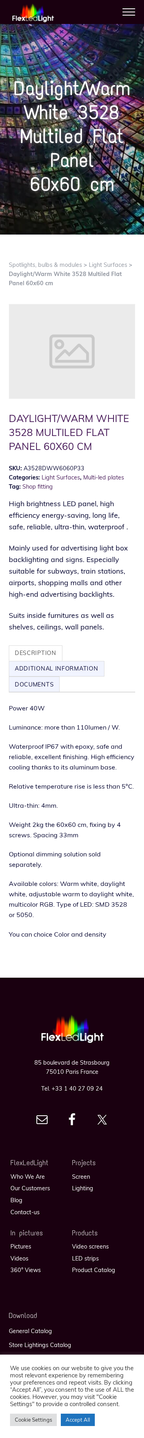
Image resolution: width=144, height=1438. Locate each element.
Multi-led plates (103, 477)
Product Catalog (93, 1270)
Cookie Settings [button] (33, 1419)
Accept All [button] (78, 1419)
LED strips (85, 1258)
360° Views (25, 1270)
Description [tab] (35, 653)
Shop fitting (37, 486)
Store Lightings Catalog (40, 1345)
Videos (19, 1258)
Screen (81, 1176)
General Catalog (30, 1331)
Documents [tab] (34, 684)
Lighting (82, 1188)
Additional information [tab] (56, 668)
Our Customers (30, 1188)
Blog (16, 1200)
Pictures (20, 1246)
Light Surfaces (108, 264)
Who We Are (27, 1176)
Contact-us (25, 1212)
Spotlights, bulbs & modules (45, 264)
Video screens (90, 1246)
